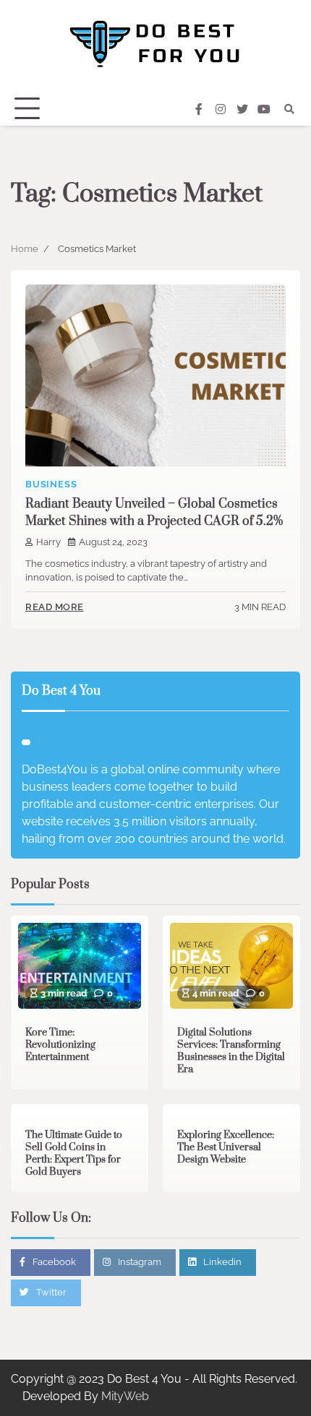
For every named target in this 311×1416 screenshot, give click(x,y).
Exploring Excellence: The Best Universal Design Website (225, 1147)
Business (51, 484)
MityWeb (125, 1396)
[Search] (289, 109)
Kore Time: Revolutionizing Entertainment (60, 1045)
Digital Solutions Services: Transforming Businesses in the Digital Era (231, 1050)
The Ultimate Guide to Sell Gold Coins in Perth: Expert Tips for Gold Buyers (73, 1153)
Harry (48, 542)
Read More (54, 606)
